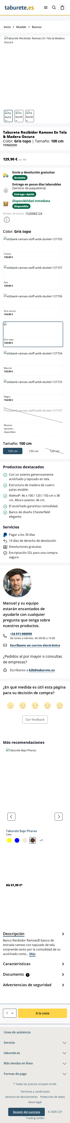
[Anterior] (11, 817)
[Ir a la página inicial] (19, 7)
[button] (7, 220)
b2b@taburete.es (42, 670)
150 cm (33, 451)
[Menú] (45, 7)
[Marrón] (32, 840)
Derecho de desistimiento (21, 1097)
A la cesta (42, 1013)
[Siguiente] (59, 817)
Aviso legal (35, 1102)
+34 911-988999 (21, 634)
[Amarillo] (9, 840)
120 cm (57, 451)
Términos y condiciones (35, 1091)
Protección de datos (52, 1097)
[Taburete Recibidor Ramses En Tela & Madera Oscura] (35, 71)
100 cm (13, 451)
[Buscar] (54, 7)
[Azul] (17, 840)
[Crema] (25, 840)
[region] (35, 817)
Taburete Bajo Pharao (21, 831)
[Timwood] (10, 145)
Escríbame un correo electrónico (35, 645)
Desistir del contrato (26, 1112)
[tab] (34, 943)
